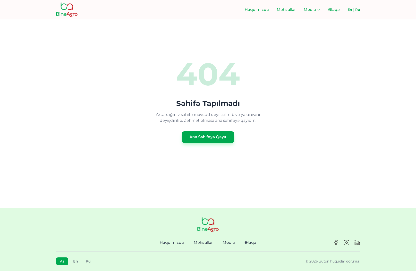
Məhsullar (286, 9)
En (350, 10)
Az (62, 261)
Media (228, 242)
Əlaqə (334, 9)
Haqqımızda (257, 9)
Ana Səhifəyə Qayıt (208, 137)
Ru (357, 10)
